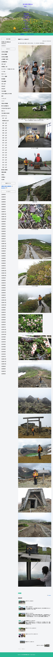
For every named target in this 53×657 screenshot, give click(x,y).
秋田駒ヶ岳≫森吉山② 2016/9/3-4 (6, 43)
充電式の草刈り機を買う (6, 186)
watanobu (3, 187)
